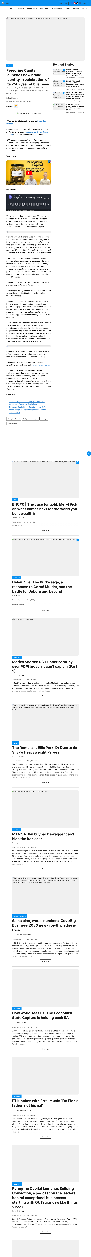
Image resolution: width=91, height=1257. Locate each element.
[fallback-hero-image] (59, 72)
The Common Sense (23, 935)
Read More (45, 530)
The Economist (21, 1022)
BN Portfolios (32, 8)
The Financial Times (23, 1110)
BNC (11, 8)
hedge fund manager (30, 419)
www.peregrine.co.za (41, 365)
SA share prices (57, 8)
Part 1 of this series (22, 683)
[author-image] (13, 934)
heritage (43, 419)
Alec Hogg (16, 595)
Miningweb (44, 8)
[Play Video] (29, 173)
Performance (12, 423)
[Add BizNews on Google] (29, 113)
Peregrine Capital (14, 419)
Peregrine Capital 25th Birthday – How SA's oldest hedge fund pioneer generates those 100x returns (27, 409)
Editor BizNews (12, 98)
